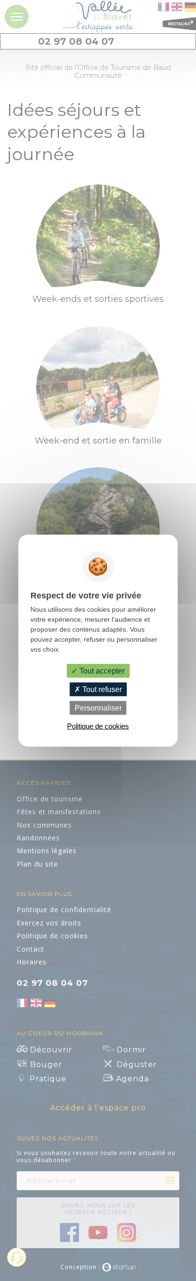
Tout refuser (101, 689)
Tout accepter (101, 670)
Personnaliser (98, 708)
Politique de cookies (98, 726)
